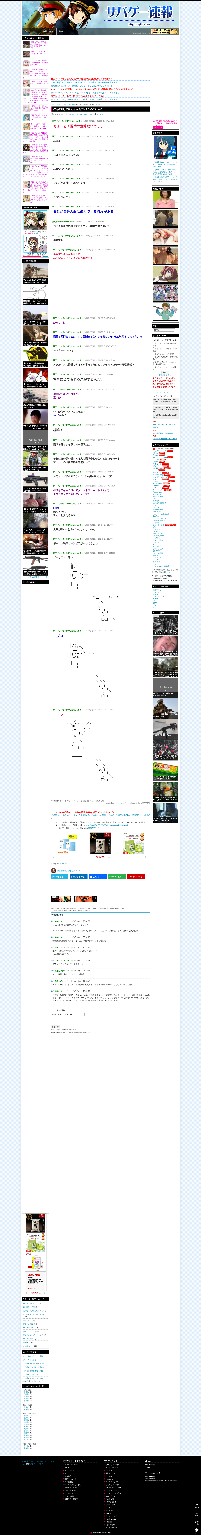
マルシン (156, 594)
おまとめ (109, 1508)
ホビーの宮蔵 (158, 553)
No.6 (52, 981)
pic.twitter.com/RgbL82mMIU (117, 825)
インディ (156, 564)
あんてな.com (111, 1519)
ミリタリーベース (163, 451)
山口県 (26, 1440)
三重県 (26, 1427)
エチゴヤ (156, 501)
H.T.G (158, 470)
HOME (52, 104)
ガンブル (156, 547)
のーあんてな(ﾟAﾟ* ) (113, 1493)
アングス (156, 560)
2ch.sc (64, 864)
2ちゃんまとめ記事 (61, 104)
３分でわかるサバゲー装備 (33, 1356)
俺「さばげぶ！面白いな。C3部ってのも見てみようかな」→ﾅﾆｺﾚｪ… (38, 126)
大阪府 (26, 1433)
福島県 (26, 1409)
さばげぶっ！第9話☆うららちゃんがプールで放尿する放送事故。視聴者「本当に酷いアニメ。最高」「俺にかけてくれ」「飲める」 (35, 187)
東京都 (26, 1401)
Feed (61, 31)
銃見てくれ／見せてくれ (32, 1311)
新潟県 (26, 1416)
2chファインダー (112, 1502)
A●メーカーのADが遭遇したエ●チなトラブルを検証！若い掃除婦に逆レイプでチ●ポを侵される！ (93, 89)
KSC (154, 605)
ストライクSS (70, 1473)
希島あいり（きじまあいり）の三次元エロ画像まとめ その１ (78, 96)
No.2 (52, 937)
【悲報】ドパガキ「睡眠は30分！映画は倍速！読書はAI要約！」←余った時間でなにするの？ (165, 172)
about (35, 31)
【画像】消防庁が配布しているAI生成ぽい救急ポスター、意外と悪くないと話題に (165, 179)
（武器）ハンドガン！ (31, 1375)
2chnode (109, 1522)
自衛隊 (25, 1342)
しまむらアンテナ (112, 1470)
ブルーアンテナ (111, 1496)
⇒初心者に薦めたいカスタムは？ (163, 433)
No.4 (52, 960)
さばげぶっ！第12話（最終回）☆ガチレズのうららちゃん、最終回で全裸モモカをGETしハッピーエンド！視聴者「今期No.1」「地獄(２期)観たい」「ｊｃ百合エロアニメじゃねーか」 (35, 96)
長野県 (26, 1420)
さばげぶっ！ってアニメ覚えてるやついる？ (38, 53)
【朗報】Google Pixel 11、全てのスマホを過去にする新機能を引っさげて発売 (165, 164)
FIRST (155, 499)
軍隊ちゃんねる (70, 1479)
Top (26, 31)
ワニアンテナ (110, 1505)
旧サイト (45, 256)
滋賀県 (26, 1429)
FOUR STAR (157, 505)
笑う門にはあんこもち (73, 1485)
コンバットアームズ (164, 481)
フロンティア (158, 549)
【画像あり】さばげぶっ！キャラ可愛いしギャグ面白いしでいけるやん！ (39, 199)
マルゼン (156, 592)
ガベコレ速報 (69, 1496)
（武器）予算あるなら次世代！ (34, 1371)
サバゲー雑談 (28, 1339)
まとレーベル (69, 1470)
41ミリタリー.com (163, 457)
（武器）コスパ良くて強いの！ (34, 1367)
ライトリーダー (111, 1528)
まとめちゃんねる (112, 1468)
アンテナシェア (111, 1516)
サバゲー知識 (28, 1328)
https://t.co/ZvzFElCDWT (96, 825)
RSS (148, 1468)
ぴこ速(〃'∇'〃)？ (71, 1493)
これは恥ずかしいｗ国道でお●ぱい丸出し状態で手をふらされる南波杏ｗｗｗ (84, 82)
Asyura (159, 455)
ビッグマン (161, 466)
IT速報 (67, 1468)
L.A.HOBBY (157, 507)
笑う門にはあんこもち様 (32, 256)
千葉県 (26, 1392)
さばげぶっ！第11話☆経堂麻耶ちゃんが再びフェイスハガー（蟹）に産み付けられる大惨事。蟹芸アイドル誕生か (35, 137)
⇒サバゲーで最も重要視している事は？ (165, 439)
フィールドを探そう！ (31, 1360)
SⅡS (154, 601)
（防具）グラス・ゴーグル (33, 1378)
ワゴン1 (159, 459)
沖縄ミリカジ (158, 534)
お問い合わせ (48, 31)
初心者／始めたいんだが (32, 1303)
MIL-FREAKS (161, 468)
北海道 (26, 1407)
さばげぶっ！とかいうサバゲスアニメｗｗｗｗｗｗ (39, 117)
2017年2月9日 (93, 828)
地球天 (158, 462)
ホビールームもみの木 (161, 514)
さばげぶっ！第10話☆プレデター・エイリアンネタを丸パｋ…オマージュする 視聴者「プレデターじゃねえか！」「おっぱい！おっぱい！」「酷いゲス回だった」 (35, 172)
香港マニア (161, 473)
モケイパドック (158, 497)
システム (156, 542)
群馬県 (26, 1396)
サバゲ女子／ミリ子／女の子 (33, 1314)
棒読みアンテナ (111, 1473)
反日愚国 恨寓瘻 (71, 1499)
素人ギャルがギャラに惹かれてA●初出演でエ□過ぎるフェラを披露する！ (82, 79)
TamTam (156, 516)
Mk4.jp (158, 453)
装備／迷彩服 (28, 1324)
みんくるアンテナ (112, 1485)
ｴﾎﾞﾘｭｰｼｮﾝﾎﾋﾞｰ (162, 490)
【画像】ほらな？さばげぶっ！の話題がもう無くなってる (39, 83)
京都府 (26, 1431)
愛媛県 (26, 1448)
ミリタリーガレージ (164, 477)
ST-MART (156, 551)
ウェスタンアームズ (160, 596)
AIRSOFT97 (161, 483)
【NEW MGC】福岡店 (161, 566)
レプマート (161, 479)
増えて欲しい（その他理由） (165, 354)
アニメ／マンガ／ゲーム (32, 1335)
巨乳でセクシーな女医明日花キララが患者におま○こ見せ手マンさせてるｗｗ (84, 99)
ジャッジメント (164, 525)
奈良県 (26, 1435)
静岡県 (26, 1424)
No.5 (52, 971)
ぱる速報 (68, 1476)
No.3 (52, 947)
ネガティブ (27, 1320)
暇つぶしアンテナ (112, 1465)
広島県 (26, 1437)
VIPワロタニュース (72, 1465)
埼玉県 (26, 1398)
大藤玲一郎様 (28, 234)
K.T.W (155, 607)
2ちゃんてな (110, 1525)
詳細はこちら (158, 128)
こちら (167, 572)
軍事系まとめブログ (72, 1488)
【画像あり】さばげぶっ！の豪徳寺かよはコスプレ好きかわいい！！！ (39, 160)
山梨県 (26, 1418)
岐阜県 (26, 1422)
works (36, 233)
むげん (155, 544)
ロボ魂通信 (69, 1482)
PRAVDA (156, 538)
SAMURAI (157, 512)
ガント (155, 527)
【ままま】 (110, 1510)
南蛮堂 (155, 555)
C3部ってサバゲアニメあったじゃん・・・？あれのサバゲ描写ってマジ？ (39, 45)
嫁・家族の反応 (29, 1307)
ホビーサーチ (158, 510)
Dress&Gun (157, 492)
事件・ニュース (29, 1331)
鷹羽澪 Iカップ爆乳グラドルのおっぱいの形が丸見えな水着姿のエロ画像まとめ (85, 93)
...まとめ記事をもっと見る (37, 577)
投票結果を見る (165, 375)
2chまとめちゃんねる (113, 1488)
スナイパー (157, 562)
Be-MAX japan (158, 536)
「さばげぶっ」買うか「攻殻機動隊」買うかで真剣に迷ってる (39, 63)
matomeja (109, 1479)
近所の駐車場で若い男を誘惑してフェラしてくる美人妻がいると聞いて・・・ (84, 86)
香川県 (26, 1446)
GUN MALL (157, 531)
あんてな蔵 (110, 1499)
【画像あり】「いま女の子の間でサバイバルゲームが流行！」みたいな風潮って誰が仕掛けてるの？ (35, 149)
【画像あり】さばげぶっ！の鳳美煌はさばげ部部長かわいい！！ (39, 108)
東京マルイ (157, 590)
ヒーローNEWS (70, 1490)
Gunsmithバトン (159, 520)
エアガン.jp (157, 558)
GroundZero (161, 486)
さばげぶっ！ (28, 1346)
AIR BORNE (157, 494)
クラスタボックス (112, 1482)
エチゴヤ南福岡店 (159, 503)
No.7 (52, 991)
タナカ (155, 599)
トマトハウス (158, 540)
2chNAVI (109, 1513)
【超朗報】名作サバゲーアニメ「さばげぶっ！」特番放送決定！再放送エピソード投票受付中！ (35, 74)
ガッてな (109, 1476)
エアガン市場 (161, 475)
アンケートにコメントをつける (164, 392)
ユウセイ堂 (161, 464)
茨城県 (26, 1394)
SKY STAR (160, 488)
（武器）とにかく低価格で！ (33, 1363)
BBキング (156, 529)
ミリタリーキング (159, 518)
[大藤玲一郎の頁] (164, 31)
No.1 (52, 921)
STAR (155, 603)
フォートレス (158, 523)
